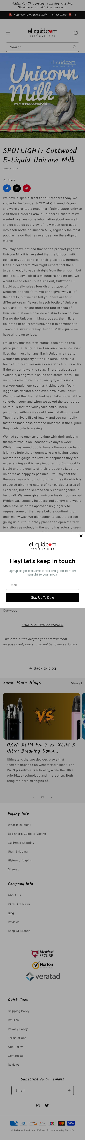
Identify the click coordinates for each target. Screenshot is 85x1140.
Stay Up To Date (42, 597)
